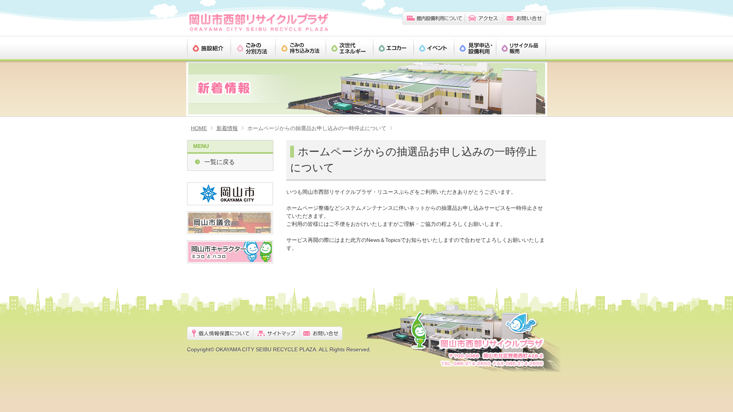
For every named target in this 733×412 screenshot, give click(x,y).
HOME (199, 128)
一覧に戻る (219, 162)
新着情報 (227, 128)
